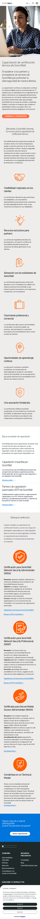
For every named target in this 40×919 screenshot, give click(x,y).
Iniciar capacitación (20, 834)
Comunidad (25, 860)
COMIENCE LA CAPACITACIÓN (16, 116)
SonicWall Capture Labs (29, 865)
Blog (22, 863)
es (27, 3)
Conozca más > (8, 480)
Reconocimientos (8, 868)
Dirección (5, 865)
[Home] (7, 3)
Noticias (5, 863)
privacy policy (8, 894)
